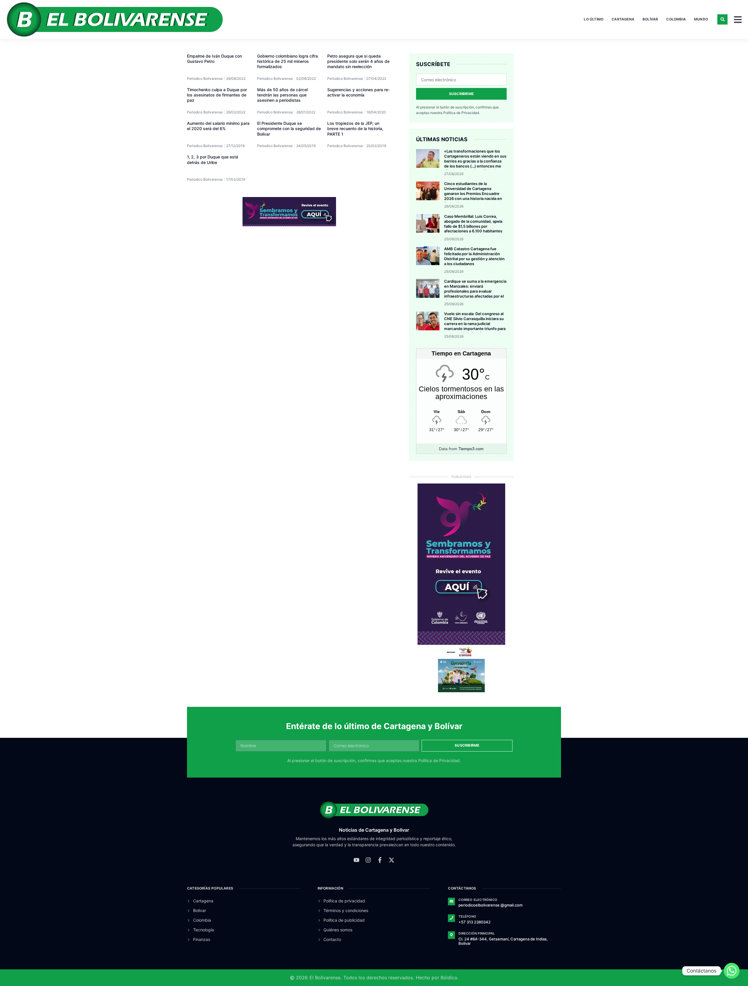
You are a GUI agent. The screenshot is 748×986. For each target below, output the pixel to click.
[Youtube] (356, 860)
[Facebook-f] (380, 860)
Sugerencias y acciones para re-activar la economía (358, 92)
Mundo (701, 19)
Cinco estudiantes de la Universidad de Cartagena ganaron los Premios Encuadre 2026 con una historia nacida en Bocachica (473, 193)
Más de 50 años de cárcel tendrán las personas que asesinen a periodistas (282, 95)
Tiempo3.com (471, 448)
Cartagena (623, 19)
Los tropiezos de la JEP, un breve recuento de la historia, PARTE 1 (355, 128)
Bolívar (650, 19)
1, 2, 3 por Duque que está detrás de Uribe (212, 159)
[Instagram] (368, 860)
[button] (722, 19)
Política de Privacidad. (461, 112)
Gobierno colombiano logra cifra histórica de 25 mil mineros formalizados (287, 61)
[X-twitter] (391, 860)
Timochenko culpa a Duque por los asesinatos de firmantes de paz (217, 95)
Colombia (676, 19)
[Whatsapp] (732, 971)
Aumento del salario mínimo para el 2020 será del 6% (218, 126)
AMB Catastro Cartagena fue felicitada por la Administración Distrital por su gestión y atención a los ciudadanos (474, 256)
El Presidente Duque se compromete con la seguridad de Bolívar (289, 128)
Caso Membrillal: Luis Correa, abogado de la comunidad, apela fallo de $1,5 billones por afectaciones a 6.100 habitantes (473, 224)
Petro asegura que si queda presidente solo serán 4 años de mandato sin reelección (358, 61)
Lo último (593, 19)
